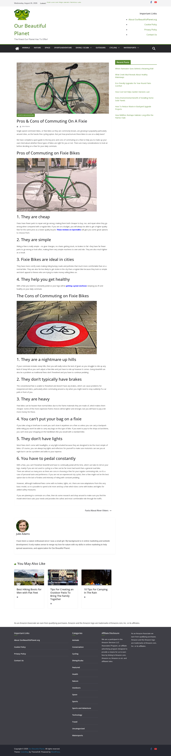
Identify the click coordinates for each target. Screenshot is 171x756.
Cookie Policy (150, 24)
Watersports (130, 47)
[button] (90, 47)
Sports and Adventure (26, 115)
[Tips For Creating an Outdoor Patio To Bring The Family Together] (63, 571)
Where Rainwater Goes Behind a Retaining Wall (134, 68)
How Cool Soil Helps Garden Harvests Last (64, 3)
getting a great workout (76, 286)
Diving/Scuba (77, 660)
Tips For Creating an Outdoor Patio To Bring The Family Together (61, 594)
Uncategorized (78, 728)
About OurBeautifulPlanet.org (143, 19)
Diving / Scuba (82, 47)
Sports (75, 701)
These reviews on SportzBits (69, 229)
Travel (74, 722)
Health (75, 674)
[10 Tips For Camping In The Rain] (96, 571)
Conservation (78, 647)
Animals (26, 47)
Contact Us (152, 34)
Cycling (113, 47)
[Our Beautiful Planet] (17, 49)
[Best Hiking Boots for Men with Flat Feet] (29, 571)
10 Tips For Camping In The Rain (96, 591)
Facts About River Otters (96, 510)
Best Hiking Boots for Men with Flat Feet (29, 591)
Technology (77, 715)
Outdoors (101, 47)
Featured (76, 667)
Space (47, 47)
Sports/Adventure (63, 47)
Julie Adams (26, 126)
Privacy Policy (150, 29)
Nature (37, 47)
